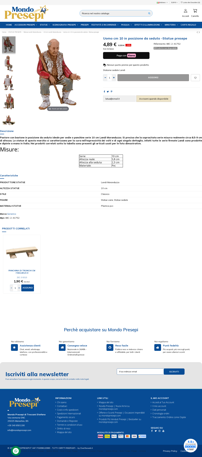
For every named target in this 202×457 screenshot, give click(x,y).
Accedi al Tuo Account (163, 402)
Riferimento (160, 43)
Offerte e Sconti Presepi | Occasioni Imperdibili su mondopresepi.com (122, 414)
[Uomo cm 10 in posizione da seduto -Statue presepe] (9, 45)
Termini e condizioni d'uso (69, 424)
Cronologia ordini (160, 413)
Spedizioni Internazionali (69, 413)
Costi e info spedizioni (67, 409)
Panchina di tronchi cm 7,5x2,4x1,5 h (22, 271)
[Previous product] (198, 32)
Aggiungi (153, 77)
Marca (3, 213)
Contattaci (62, 406)
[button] (25, 25)
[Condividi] (104, 91)
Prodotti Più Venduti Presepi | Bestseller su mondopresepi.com (120, 421)
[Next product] (199, 32)
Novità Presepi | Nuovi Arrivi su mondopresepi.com (114, 407)
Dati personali (159, 409)
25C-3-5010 (22, 277)
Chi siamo (62, 402)
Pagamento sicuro (66, 417)
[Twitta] (108, 91)
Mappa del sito (64, 432)
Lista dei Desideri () (191, 2)
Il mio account (159, 406)
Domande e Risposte (67, 421)
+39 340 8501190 (16, 425)
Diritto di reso (63, 428)
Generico (11, 213)
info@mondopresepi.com (19, 430)
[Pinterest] (111, 91)
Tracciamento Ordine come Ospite (169, 417)
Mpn (2, 217)
